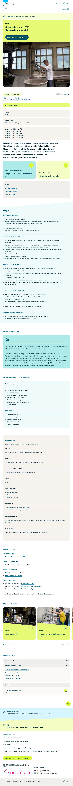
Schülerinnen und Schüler (12, 738)
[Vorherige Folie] (63, 644)
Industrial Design (27, 589)
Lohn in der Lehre (11, 194)
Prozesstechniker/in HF (13, 575)
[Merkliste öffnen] (56, 3)
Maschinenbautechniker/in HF (16, 573)
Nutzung (41, 781)
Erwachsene (7, 744)
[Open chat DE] (68, 703)
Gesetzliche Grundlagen (13, 678)
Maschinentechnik (28, 583)
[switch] (63, 94)
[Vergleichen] (32, 628)
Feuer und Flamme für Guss (14, 673)
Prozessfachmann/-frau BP (15, 557)
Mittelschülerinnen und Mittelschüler (16, 741)
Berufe (10, 16)
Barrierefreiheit (30, 781)
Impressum (7, 781)
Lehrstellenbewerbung (13, 188)
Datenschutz (17, 781)
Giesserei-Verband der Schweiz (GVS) (17, 670)
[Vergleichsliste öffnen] (60, 3)
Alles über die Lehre (12, 191)
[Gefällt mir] (28, 628)
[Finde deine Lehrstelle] (53, 170)
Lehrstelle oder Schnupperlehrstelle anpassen (19, 748)
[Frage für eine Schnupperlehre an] (19, 170)
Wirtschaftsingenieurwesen (31, 586)
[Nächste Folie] (67, 644)
